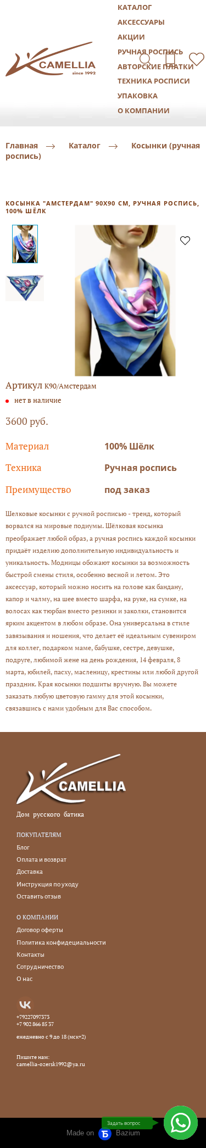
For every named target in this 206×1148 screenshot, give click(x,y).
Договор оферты (39, 930)
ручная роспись (150, 52)
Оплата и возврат (41, 859)
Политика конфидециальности (61, 942)
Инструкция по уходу (47, 884)
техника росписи (154, 81)
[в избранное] (185, 240)
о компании (144, 110)
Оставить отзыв (38, 896)
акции (131, 37)
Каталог (85, 146)
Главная (21, 146)
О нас (24, 979)
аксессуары (141, 22)
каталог (135, 7)
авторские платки (156, 66)
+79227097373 (32, 1017)
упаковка (138, 96)
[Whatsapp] (181, 1123)
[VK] (25, 1005)
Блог (22, 847)
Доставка (29, 871)
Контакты (30, 954)
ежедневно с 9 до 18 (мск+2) (51, 1037)
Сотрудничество (40, 966)
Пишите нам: (32, 1057)
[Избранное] (196, 59)
